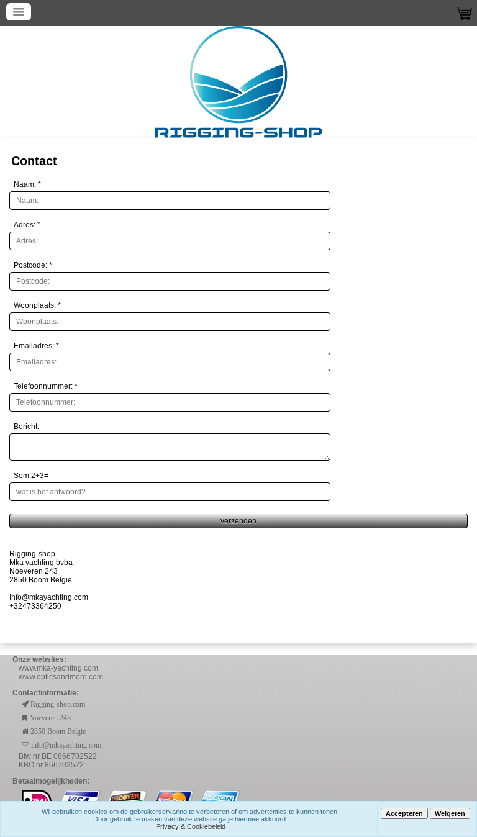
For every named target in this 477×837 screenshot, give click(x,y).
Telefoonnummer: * (46, 386)
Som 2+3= (31, 475)
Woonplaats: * (37, 305)
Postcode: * (33, 265)
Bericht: (26, 426)
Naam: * (27, 184)
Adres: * (27, 224)
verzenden (238, 521)
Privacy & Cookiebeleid (190, 826)
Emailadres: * (36, 346)
